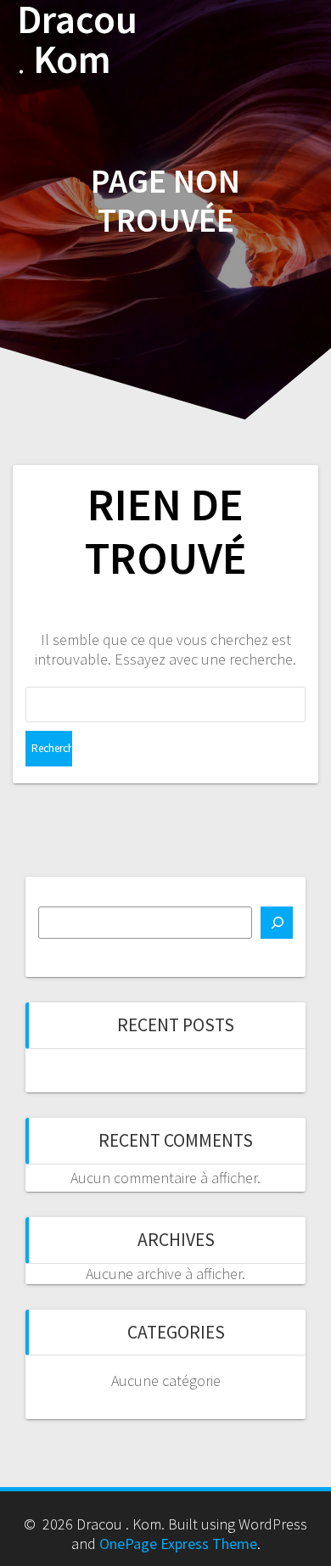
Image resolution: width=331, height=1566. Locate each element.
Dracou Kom (77, 40)
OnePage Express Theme (178, 1543)
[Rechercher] (277, 922)
